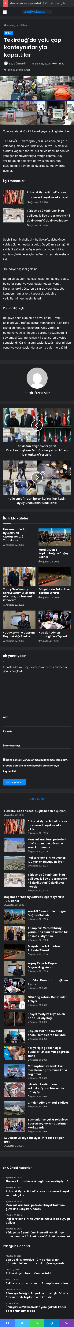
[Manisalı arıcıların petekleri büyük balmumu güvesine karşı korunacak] (14, 845)
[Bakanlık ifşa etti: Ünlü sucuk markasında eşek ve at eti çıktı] (13, 197)
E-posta (8, 731)
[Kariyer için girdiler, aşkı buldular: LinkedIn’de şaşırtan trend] (14, 1053)
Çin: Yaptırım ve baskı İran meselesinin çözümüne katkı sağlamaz (47, 1070)
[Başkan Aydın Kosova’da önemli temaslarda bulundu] (14, 1036)
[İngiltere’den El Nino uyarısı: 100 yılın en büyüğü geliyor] (14, 863)
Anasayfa (12, 25)
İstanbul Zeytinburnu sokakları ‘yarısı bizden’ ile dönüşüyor (46, 1088)
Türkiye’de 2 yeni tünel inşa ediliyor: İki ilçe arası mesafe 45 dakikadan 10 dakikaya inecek (48, 215)
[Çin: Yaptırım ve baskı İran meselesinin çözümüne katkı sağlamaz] (14, 1071)
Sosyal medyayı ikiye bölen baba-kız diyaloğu (46, 1016)
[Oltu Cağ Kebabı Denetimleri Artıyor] (14, 1002)
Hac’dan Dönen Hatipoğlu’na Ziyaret (53, 634)
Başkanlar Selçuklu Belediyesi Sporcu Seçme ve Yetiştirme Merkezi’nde (48, 1123)
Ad (5, 717)
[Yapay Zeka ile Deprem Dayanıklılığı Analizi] (19, 620)
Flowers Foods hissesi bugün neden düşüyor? (35, 811)
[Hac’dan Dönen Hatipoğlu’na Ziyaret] (55, 620)
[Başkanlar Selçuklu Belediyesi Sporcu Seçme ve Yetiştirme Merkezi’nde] (14, 1125)
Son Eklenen (37, 798)
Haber (23, 25)
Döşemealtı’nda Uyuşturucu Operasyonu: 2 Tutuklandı (14, 534)
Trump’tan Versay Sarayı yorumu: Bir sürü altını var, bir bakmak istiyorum (19, 594)
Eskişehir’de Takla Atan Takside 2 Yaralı (55, 591)
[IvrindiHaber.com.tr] (37, 12)
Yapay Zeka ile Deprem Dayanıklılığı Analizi (19, 634)
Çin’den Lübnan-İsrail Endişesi (48, 1103)
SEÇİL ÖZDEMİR (17, 63)
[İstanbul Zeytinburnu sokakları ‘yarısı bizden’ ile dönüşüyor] (14, 1089)
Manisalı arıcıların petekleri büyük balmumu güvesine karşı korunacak (47, 843)
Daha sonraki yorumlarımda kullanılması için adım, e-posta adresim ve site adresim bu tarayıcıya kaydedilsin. (35, 765)
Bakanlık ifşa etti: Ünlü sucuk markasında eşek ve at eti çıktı (47, 825)
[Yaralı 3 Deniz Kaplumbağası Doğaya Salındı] (55, 537)
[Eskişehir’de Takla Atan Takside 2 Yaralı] (55, 576)
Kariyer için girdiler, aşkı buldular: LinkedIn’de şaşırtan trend (48, 1052)
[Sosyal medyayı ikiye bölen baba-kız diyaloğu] (14, 1019)
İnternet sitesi (11, 745)
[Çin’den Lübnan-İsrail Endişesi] (14, 1108)
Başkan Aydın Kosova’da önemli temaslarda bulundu (47, 1033)
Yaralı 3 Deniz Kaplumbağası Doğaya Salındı (54, 553)
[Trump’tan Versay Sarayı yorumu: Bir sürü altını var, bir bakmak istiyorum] (19, 576)
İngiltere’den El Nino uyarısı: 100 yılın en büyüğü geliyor (47, 860)
